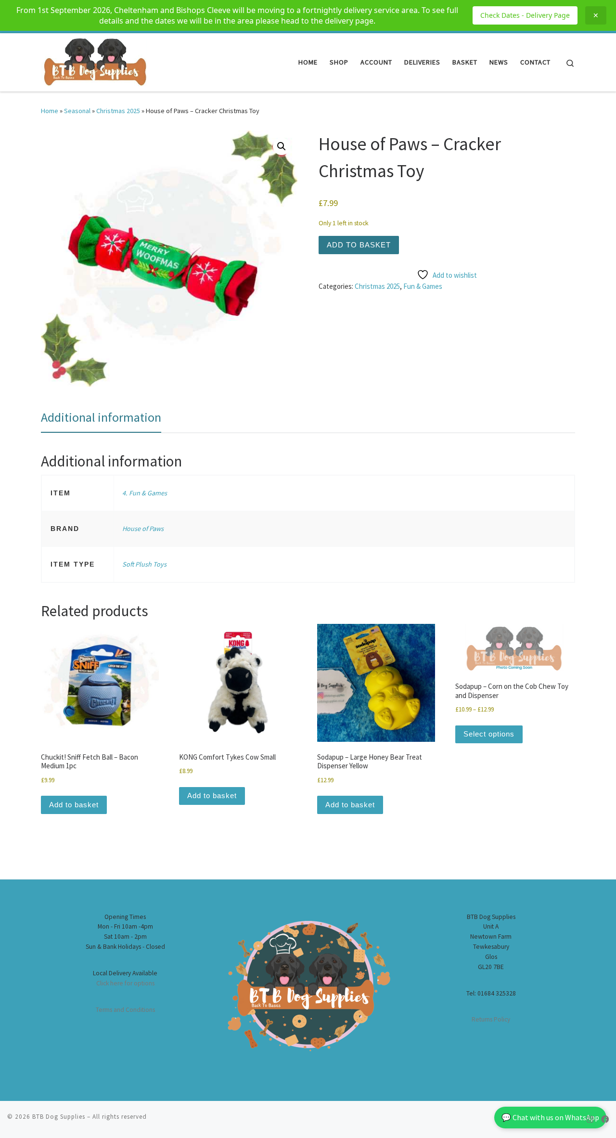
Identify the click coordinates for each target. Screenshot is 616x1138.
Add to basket (359, 245)
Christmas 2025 (118, 110)
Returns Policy (491, 1019)
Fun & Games (422, 286)
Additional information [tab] (101, 417)
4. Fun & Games (144, 493)
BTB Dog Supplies (58, 1116)
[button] (281, 146)
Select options (488, 734)
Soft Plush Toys (144, 564)
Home (49, 110)
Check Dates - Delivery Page (525, 15)
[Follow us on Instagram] (590, 1119)
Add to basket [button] (74, 805)
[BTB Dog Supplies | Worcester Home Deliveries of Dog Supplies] (94, 60)
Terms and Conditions (125, 1010)
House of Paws (143, 528)
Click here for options (125, 983)
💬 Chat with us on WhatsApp (550, 1117)
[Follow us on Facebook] (605, 1119)
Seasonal (77, 110)
